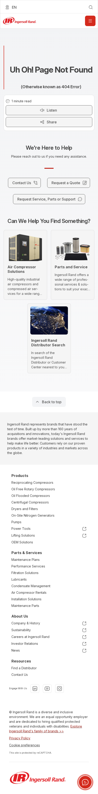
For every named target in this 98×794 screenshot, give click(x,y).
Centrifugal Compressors (30, 502)
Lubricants (19, 579)
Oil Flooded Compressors (30, 496)
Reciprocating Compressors (32, 482)
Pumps (16, 522)
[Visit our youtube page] (47, 688)
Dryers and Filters (24, 509)
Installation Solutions (26, 599)
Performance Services (28, 566)
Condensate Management (30, 586)
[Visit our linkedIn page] (35, 688)
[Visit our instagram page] (59, 688)
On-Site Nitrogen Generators (32, 515)
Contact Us (19, 675)
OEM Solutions (22, 542)
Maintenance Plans (25, 560)
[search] (90, 7)
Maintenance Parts (25, 606)
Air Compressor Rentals (28, 592)
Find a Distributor (24, 668)
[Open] (90, 21)
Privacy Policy (19, 738)
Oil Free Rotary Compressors (33, 489)
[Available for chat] (85, 782)
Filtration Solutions (25, 573)
